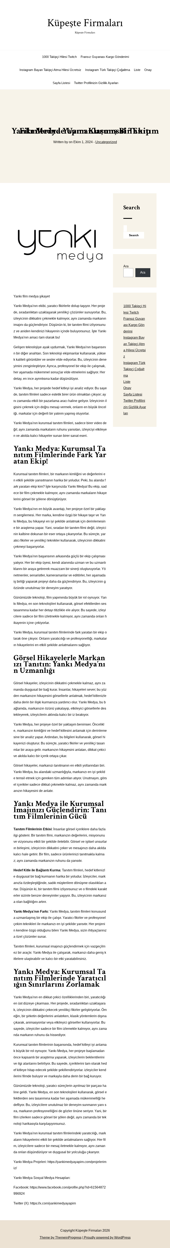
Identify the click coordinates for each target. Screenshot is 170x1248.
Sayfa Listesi (61, 83)
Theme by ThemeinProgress (60, 1237)
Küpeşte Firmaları (85, 25)
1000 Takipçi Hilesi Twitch (59, 56)
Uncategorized (106, 142)
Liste (137, 70)
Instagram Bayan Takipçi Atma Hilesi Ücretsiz (50, 70)
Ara (126, 266)
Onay (148, 70)
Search (131, 207)
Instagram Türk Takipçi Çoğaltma (107, 70)
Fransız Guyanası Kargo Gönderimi (105, 56)
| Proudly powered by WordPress (106, 1237)
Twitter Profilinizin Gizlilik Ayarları (96, 83)
